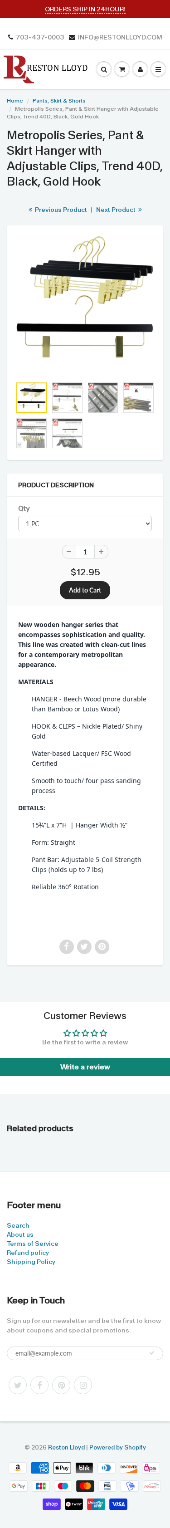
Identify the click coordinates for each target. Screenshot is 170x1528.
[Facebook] (39, 1385)
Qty (23, 508)
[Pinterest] (61, 1385)
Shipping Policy (31, 1262)
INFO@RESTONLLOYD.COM (120, 37)
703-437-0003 (40, 37)
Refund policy (28, 1253)
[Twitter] (18, 1385)
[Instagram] (83, 1385)
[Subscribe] (152, 1353)
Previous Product (60, 210)
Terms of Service (32, 1243)
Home (15, 100)
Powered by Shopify (117, 1447)
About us (20, 1234)
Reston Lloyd (66, 1447)
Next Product (116, 210)
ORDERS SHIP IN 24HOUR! (85, 9)
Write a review (85, 1067)
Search (18, 1225)
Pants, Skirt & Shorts (59, 100)
